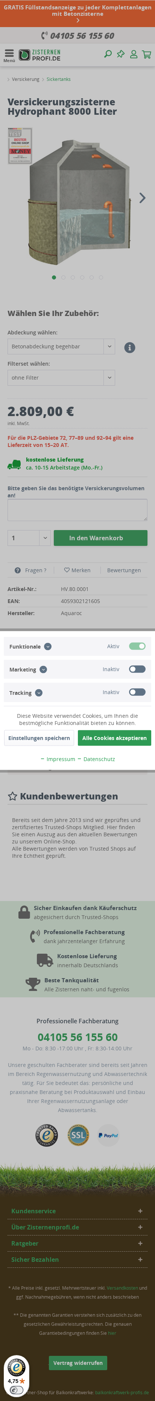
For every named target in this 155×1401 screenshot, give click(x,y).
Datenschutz (98, 759)
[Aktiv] (137, 646)
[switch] (16, 1390)
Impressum (60, 759)
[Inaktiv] (137, 669)
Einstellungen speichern (39, 738)
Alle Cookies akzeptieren (114, 738)
